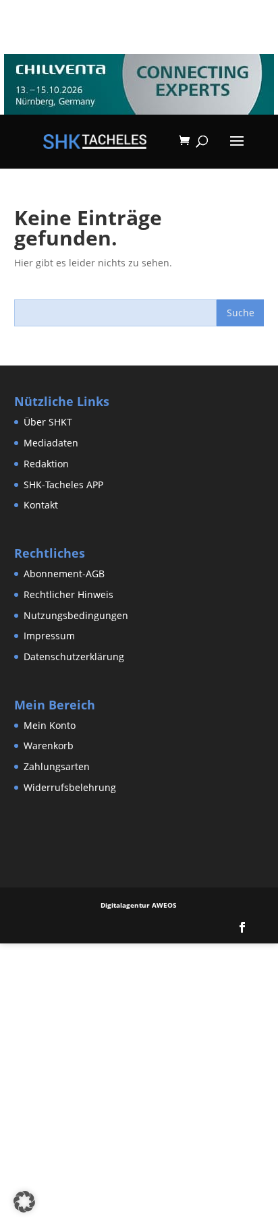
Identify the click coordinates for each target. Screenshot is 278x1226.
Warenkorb (49, 745)
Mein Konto (50, 725)
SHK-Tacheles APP (63, 484)
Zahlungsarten (57, 766)
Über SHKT (48, 421)
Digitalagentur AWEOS (139, 905)
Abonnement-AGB (64, 573)
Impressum (49, 635)
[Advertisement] (139, 1082)
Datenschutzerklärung (74, 656)
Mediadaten (51, 442)
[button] (24, 1201)
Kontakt (41, 504)
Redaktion (46, 463)
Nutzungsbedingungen (76, 615)
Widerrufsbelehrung (70, 787)
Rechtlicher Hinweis (68, 594)
